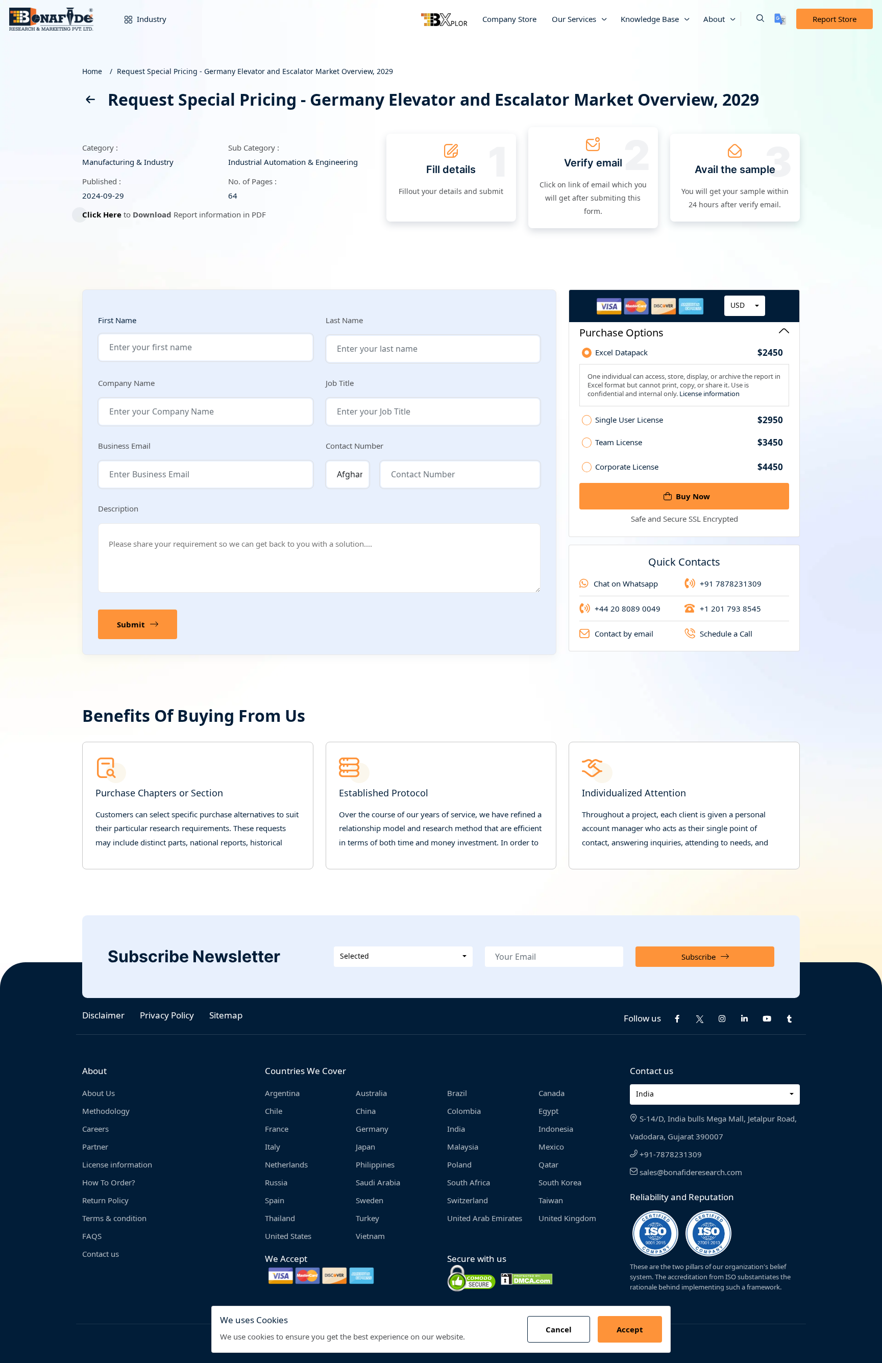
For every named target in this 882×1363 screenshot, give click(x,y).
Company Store (509, 19)
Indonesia (555, 1129)
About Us (98, 1093)
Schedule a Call (726, 633)
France (276, 1129)
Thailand (280, 1218)
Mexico (551, 1146)
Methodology (106, 1111)
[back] (89, 101)
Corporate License (689, 467)
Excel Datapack (689, 352)
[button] (752, 19)
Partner (95, 1146)
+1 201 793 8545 (730, 608)
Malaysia (462, 1146)
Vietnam (370, 1236)
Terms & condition (114, 1218)
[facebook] (677, 1018)
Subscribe (698, 957)
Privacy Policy (167, 1015)
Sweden (369, 1200)
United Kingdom (567, 1218)
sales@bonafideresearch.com (690, 1172)
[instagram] (722, 1018)
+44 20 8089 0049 (627, 608)
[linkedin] (744, 1018)
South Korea (559, 1182)
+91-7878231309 (670, 1154)
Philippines (375, 1164)
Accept (630, 1329)
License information (709, 393)
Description (118, 508)
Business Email (124, 446)
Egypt (548, 1111)
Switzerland (467, 1200)
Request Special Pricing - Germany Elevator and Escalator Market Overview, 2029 (255, 71)
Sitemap (225, 1015)
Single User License (689, 420)
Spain (274, 1200)
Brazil (457, 1093)
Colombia (464, 1111)
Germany (372, 1129)
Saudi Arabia (378, 1182)
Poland (459, 1164)
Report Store (834, 19)
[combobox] (744, 306)
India (456, 1129)
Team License (689, 442)
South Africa (468, 1182)
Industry (150, 19)
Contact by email (624, 633)
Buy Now (693, 496)
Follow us (642, 1018)
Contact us (100, 1254)
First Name (117, 320)
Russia (276, 1182)
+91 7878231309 (731, 583)
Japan (365, 1146)
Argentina (282, 1093)
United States (288, 1236)
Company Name (126, 383)
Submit (131, 624)
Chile (273, 1111)
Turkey (367, 1218)
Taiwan (550, 1200)
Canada (551, 1093)
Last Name (344, 320)
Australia (371, 1093)
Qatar (548, 1164)
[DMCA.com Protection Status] (527, 1278)
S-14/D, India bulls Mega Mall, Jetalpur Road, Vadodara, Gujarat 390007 (713, 1127)
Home (92, 71)
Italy (272, 1146)
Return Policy (105, 1200)
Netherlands (286, 1164)
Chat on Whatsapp (626, 583)
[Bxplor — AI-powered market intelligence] (444, 19)
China (366, 1111)
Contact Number (354, 446)
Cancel (559, 1329)
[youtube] (767, 1018)
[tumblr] (789, 1018)
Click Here (101, 214)
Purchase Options (621, 332)
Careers (95, 1129)
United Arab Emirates (484, 1218)
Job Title (340, 383)
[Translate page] (780, 19)
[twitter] (700, 1018)
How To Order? (108, 1182)
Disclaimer (103, 1015)
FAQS (92, 1236)
